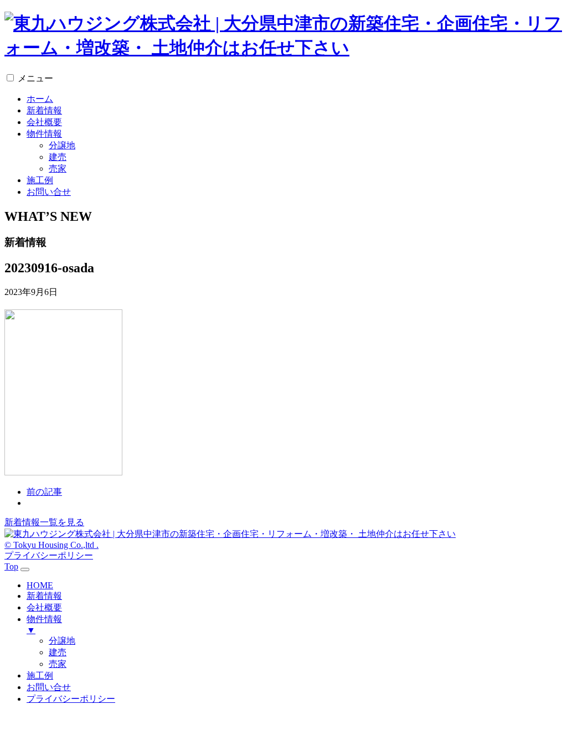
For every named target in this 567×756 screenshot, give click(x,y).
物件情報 (44, 133)
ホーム (40, 98)
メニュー (35, 78)
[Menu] (24, 569)
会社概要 (44, 122)
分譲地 (62, 145)
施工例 (40, 180)
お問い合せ (49, 191)
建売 (57, 157)
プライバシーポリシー (48, 555)
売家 (57, 168)
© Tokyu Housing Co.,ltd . (51, 545)
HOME (40, 585)
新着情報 (44, 110)
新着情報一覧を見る (44, 522)
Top (11, 566)
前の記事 (44, 491)
